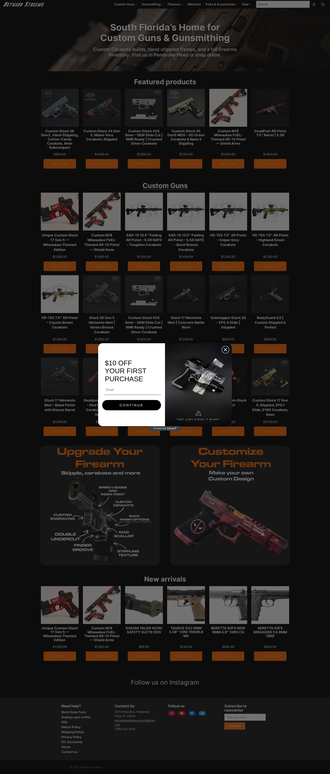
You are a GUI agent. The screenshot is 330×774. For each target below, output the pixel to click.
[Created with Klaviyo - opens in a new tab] (165, 428)
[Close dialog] (225, 349)
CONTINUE (132, 405)
